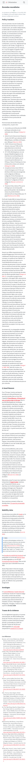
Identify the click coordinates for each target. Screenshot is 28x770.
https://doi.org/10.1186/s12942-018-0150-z (14, 732)
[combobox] (24, 2)
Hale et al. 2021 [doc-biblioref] (17, 142)
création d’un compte (16, 628)
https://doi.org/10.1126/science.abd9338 (13, 649)
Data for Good (21, 557)
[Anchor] (15, 19)
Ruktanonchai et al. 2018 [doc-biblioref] (13, 545)
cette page (16, 626)
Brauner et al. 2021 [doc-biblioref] (13, 475)
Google (21, 514)
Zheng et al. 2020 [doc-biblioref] (9, 166)
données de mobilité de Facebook (13, 555)
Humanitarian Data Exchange (10, 561)
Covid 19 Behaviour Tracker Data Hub (14, 592)
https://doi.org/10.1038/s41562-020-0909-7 (14, 662)
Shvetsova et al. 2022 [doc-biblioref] (13, 196)
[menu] (3, 2)
